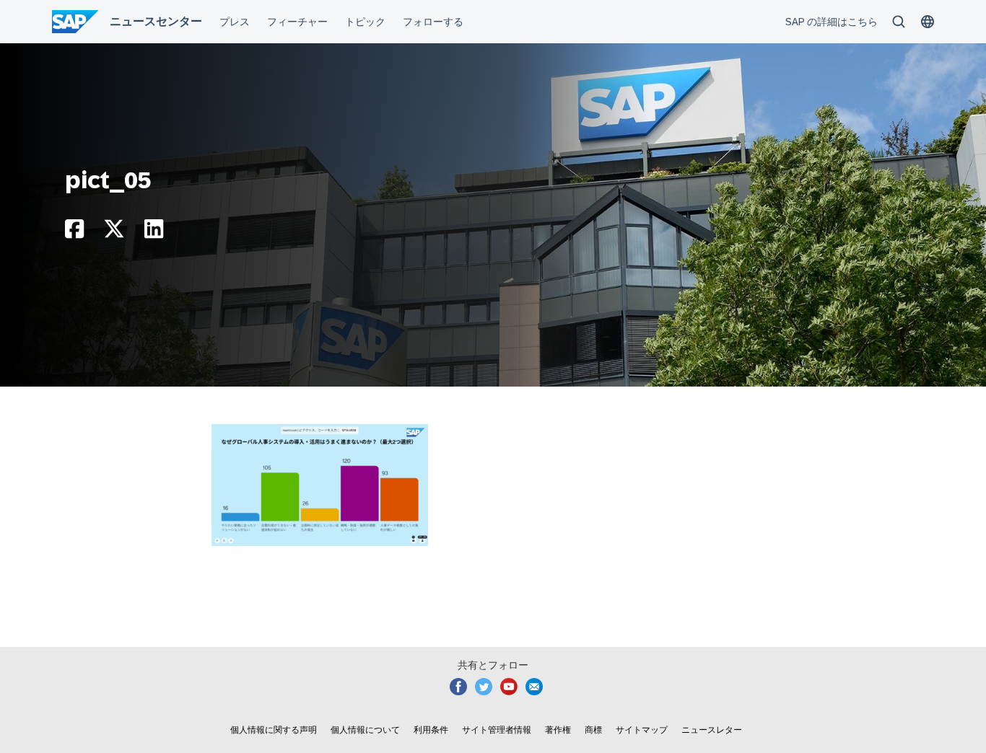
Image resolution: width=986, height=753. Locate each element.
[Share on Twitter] (114, 232)
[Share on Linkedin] (153, 232)
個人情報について (365, 730)
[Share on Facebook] (74, 232)
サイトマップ (642, 730)
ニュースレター (711, 730)
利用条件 (431, 730)
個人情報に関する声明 (273, 730)
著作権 (558, 730)
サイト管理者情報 (496, 730)
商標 (593, 730)
